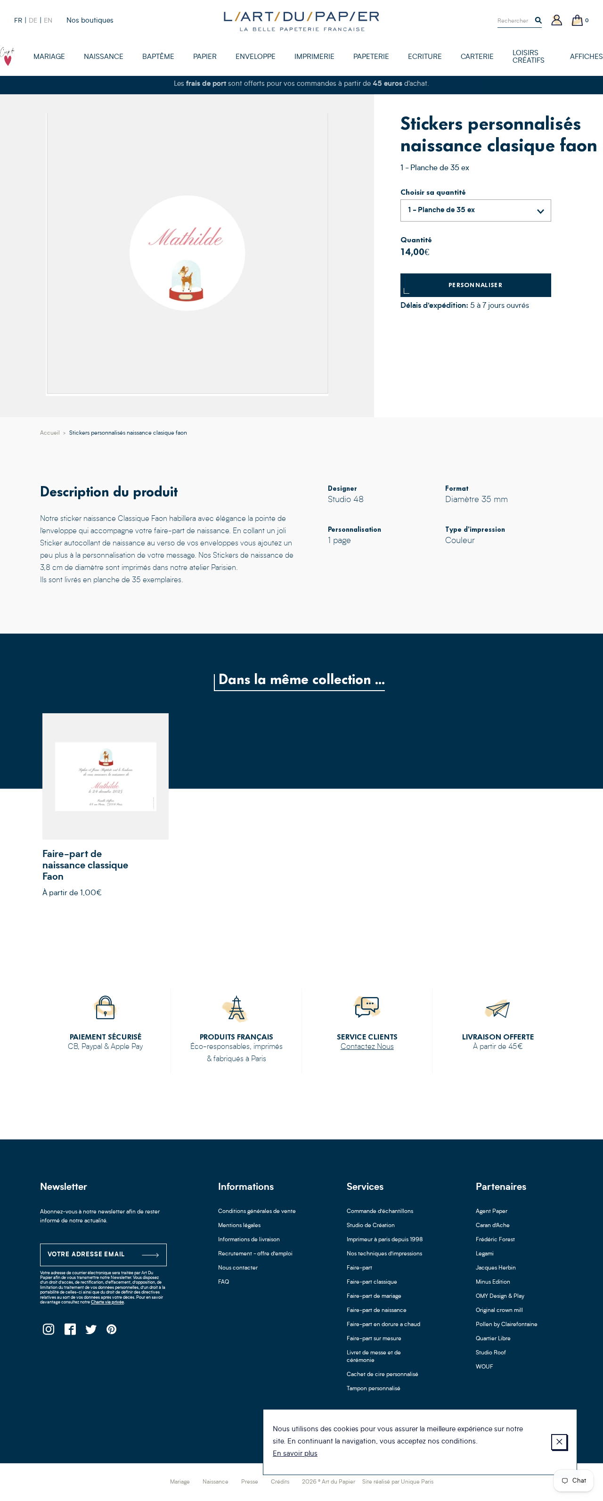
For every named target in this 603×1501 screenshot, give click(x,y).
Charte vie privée (107, 1302)
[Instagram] (48, 1332)
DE (33, 20)
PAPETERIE (371, 57)
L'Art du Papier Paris (301, 21)
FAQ (223, 1282)
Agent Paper (491, 1211)
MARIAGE (49, 57)
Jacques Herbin (496, 1268)
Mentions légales (239, 1226)
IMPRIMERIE (314, 57)
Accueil (50, 433)
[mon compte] (556, 21)
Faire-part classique (372, 1282)
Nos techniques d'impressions (384, 1254)
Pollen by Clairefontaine (507, 1325)
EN (48, 20)
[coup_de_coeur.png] (7, 56)
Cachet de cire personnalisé (382, 1374)
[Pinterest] (112, 1332)
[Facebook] (69, 1332)
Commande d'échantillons (380, 1211)
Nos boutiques (90, 21)
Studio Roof (491, 1353)
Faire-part (359, 1268)
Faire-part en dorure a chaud (383, 1325)
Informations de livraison (249, 1240)
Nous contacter (238, 1268)
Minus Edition (493, 1282)
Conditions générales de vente (257, 1211)
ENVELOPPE (256, 57)
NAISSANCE (103, 57)
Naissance (215, 1482)
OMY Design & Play (500, 1296)
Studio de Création (371, 1226)
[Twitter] (90, 1332)
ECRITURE (425, 57)
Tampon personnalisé (373, 1389)
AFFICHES (586, 57)
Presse (249, 1482)
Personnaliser (475, 285)
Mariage (180, 1482)
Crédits (280, 1482)
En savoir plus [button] (295, 1454)
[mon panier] (577, 21)
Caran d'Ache (493, 1226)
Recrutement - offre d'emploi (255, 1254)
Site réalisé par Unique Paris (397, 1482)
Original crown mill (499, 1310)
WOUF (484, 1367)
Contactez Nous (367, 1047)
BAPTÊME (158, 57)
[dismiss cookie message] (559, 1442)
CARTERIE (477, 57)
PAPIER (205, 57)
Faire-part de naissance (377, 1310)
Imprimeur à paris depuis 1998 (385, 1240)
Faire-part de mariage (374, 1296)
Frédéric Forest (495, 1240)
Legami (485, 1254)
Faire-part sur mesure (374, 1339)
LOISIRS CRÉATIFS (529, 57)
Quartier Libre (493, 1339)
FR (18, 20)
